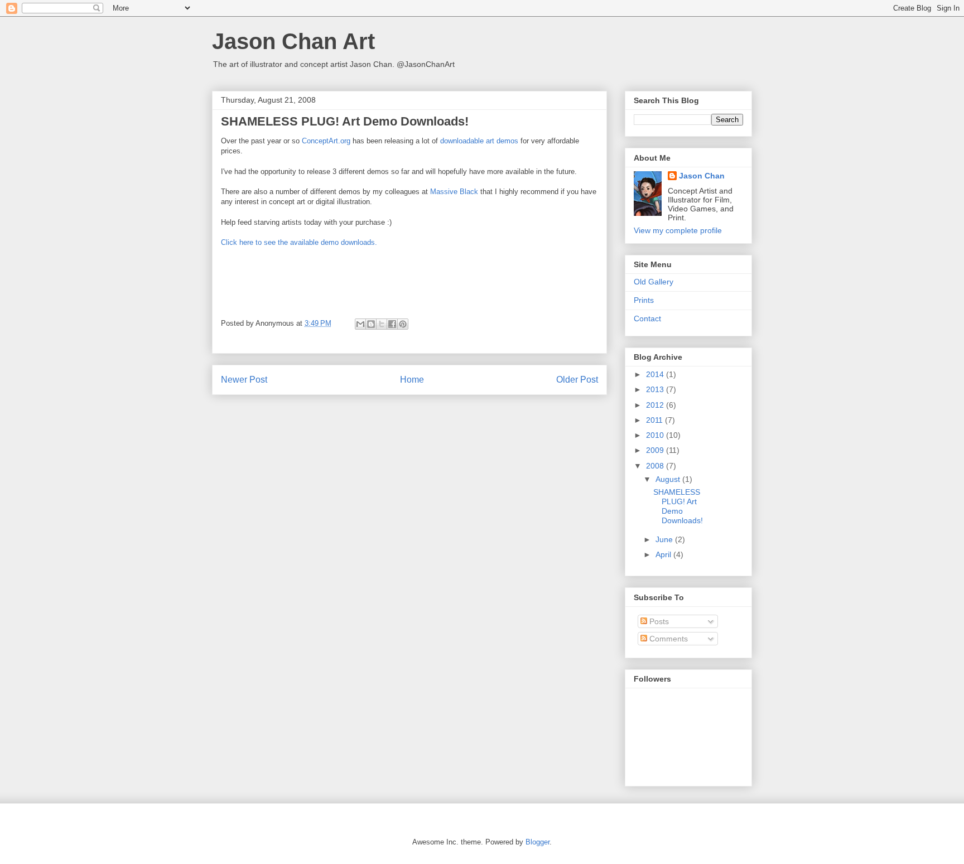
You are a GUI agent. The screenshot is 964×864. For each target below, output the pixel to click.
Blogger (538, 842)
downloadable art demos (479, 141)
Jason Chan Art (293, 41)
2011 (655, 420)
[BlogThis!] (371, 324)
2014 (656, 374)
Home (412, 379)
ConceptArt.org (326, 141)
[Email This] (360, 324)
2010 (656, 435)
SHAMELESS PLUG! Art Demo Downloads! (678, 505)
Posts (658, 621)
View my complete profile (678, 230)
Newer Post (244, 379)
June (665, 539)
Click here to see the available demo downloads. (299, 242)
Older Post (577, 379)
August (668, 479)
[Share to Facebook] (392, 324)
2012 (656, 404)
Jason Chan (702, 175)
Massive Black (454, 191)
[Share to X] (381, 324)
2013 (656, 389)
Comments (667, 638)
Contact (647, 318)
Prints (644, 300)
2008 (656, 465)
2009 (656, 450)
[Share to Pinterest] (402, 324)
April (664, 554)
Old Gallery (653, 281)
